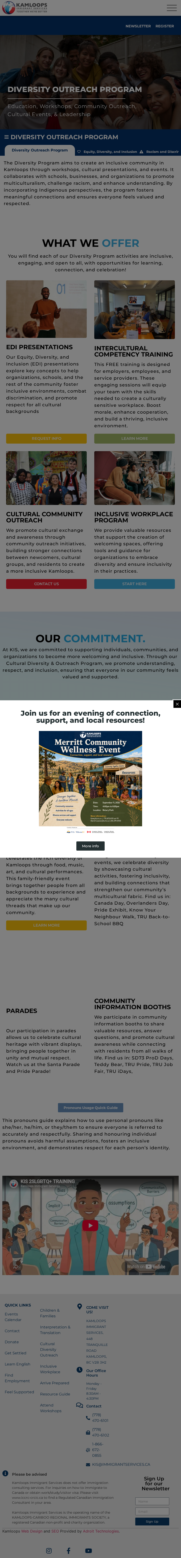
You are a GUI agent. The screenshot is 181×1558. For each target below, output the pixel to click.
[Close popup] (177, 704)
